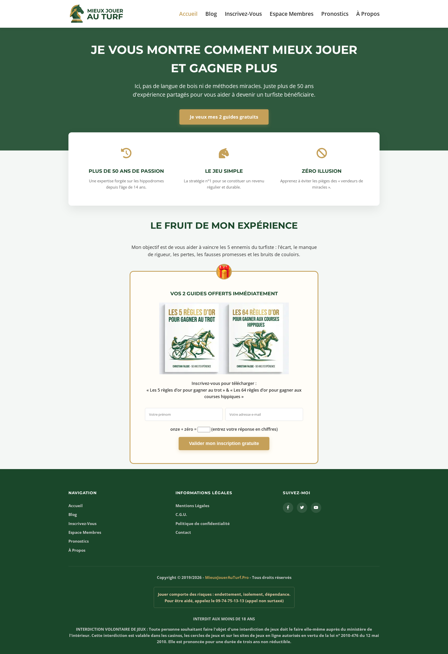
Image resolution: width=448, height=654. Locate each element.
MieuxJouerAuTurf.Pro (227, 577)
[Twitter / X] (302, 507)
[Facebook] (288, 507)
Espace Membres (291, 13)
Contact (183, 532)
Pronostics (334, 13)
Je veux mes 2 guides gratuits (224, 117)
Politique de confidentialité (203, 523)
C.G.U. (181, 514)
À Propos (368, 13)
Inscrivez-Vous (243, 13)
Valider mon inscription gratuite (224, 443)
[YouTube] (316, 507)
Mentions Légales (192, 505)
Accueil (188, 13)
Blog (211, 13)
